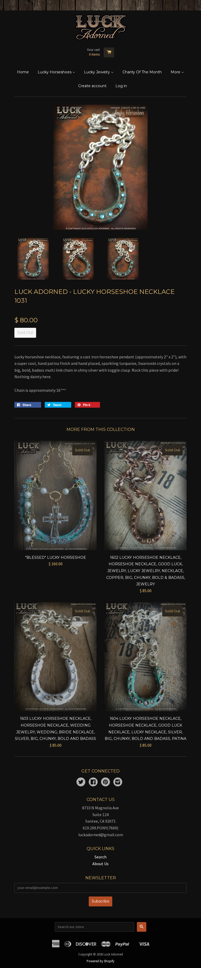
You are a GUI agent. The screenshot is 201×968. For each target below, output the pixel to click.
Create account (92, 86)
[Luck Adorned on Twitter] (80, 782)
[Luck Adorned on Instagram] (117, 782)
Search (100, 856)
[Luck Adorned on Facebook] (93, 782)
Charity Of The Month (142, 72)
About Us (100, 863)
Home (23, 72)
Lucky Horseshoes (55, 72)
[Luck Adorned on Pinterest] (105, 782)
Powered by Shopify (100, 961)
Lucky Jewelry (97, 72)
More (176, 72)
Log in (121, 86)
